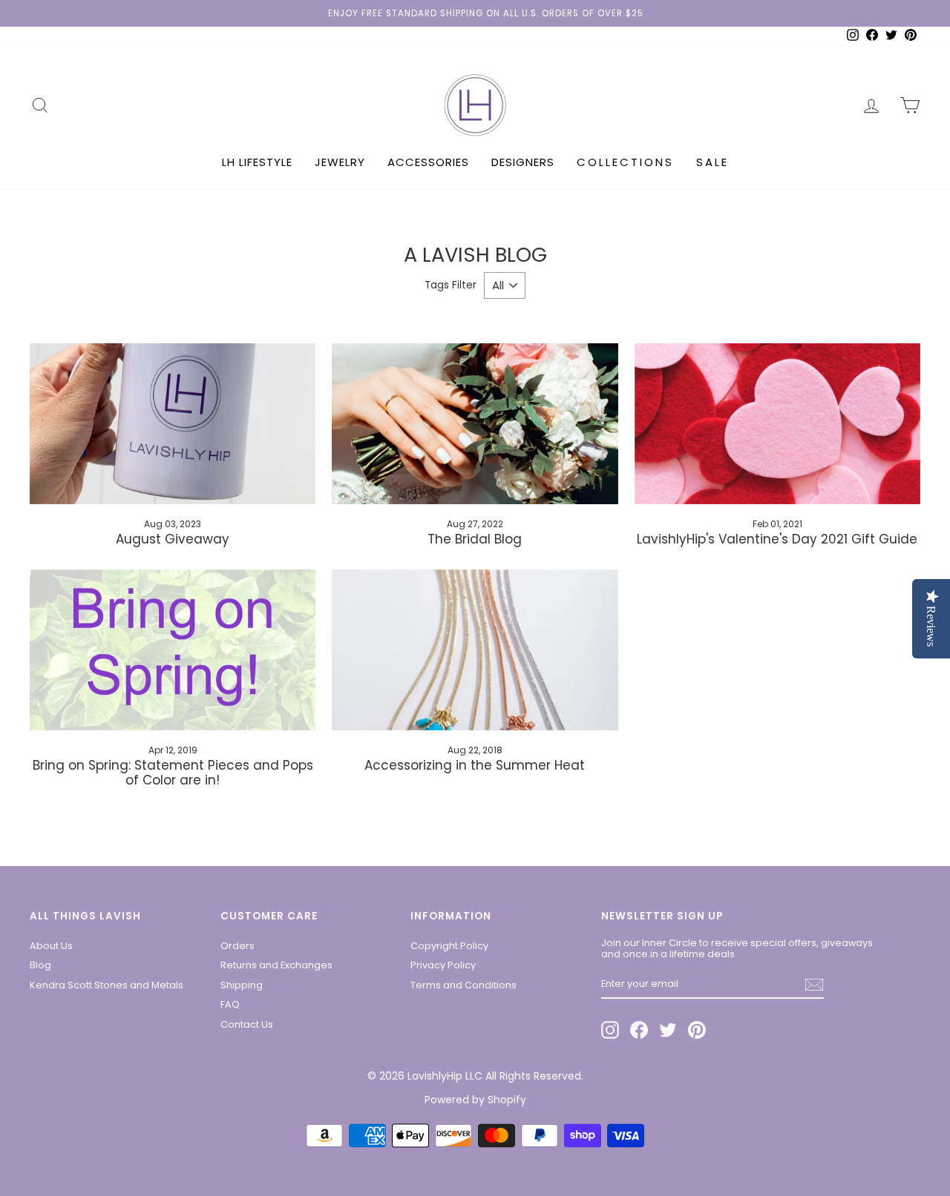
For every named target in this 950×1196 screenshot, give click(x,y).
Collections (625, 162)
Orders (237, 945)
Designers (522, 162)
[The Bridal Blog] (475, 423)
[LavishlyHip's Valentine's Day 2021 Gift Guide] (777, 423)
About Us (51, 945)
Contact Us (246, 1024)
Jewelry (340, 162)
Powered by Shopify (475, 1099)
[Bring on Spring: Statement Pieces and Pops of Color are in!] (172, 649)
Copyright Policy (449, 945)
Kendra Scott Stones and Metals (106, 985)
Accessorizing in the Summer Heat (474, 765)
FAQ (230, 1004)
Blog (40, 965)
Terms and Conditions (463, 985)
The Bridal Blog (475, 539)
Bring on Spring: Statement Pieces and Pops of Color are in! (173, 772)
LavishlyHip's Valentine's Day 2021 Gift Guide (777, 539)
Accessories (428, 162)
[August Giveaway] (172, 423)
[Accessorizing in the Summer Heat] (475, 649)
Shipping (241, 985)
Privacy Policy (443, 965)
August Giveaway (172, 539)
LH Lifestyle (257, 162)
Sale (712, 162)
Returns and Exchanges (276, 965)
